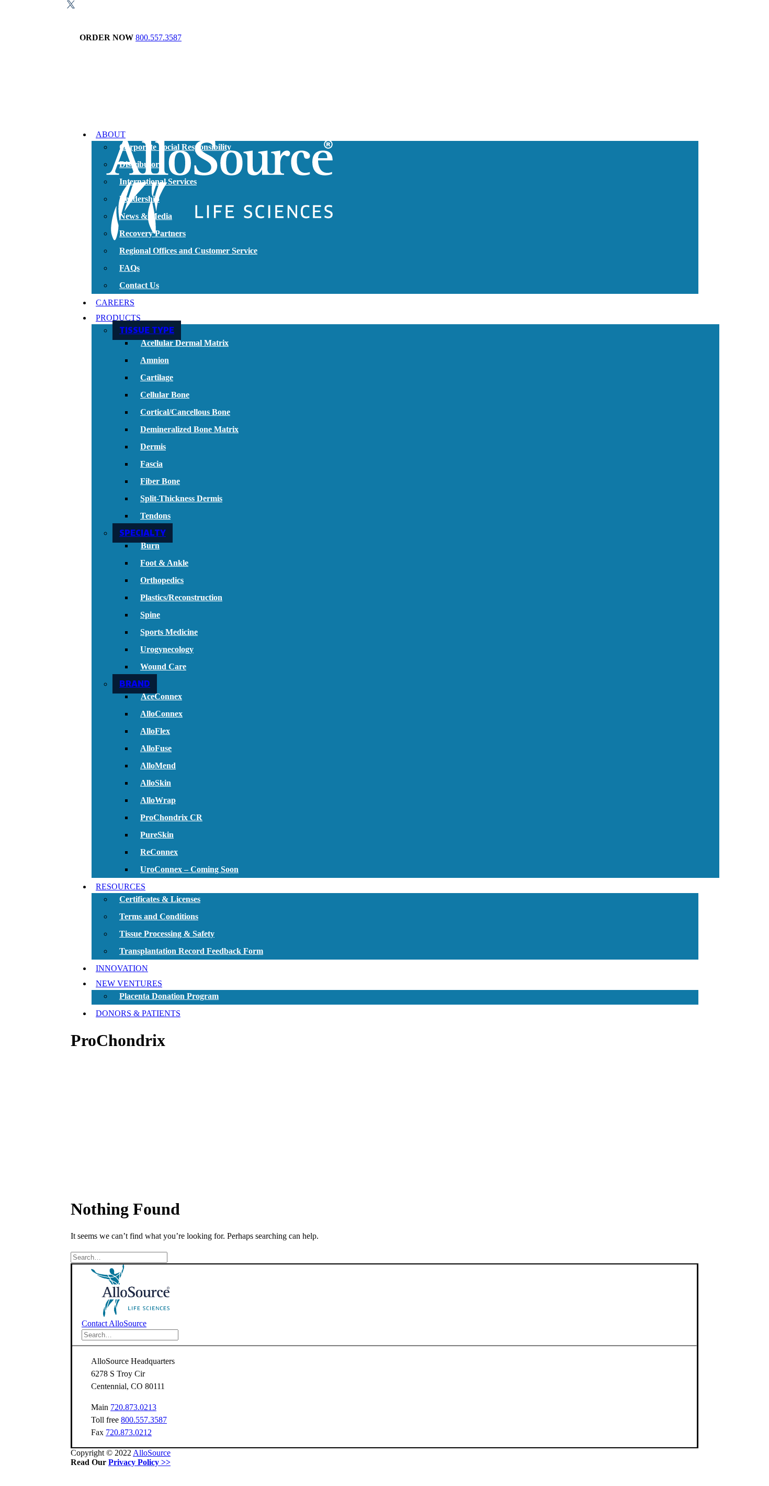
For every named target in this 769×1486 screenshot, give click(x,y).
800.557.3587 (158, 37)
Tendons (155, 515)
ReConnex (159, 851)
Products (118, 317)
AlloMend (158, 765)
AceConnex (161, 696)
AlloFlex (155, 731)
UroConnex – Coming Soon (189, 869)
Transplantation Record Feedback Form (191, 950)
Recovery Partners (152, 233)
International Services (158, 181)
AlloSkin (155, 782)
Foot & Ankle (164, 562)
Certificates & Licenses (159, 899)
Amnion (154, 360)
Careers (115, 302)
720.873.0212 (129, 1432)
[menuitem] (395, 211)
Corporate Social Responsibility (175, 146)
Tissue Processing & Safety (166, 933)
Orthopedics (162, 580)
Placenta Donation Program (169, 996)
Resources (120, 886)
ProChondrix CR (171, 817)
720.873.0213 (133, 1407)
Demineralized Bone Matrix (189, 429)
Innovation (122, 968)
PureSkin (157, 834)
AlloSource (152, 1452)
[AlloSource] (384, 88)
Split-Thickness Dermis (181, 498)
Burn (150, 545)
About (111, 134)
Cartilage (156, 377)
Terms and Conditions (158, 916)
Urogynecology (167, 649)
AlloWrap (158, 800)
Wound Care (163, 666)
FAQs (129, 267)
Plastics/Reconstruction (181, 597)
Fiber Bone (160, 481)
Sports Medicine (169, 632)
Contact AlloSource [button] (114, 1323)
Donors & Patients (138, 1013)
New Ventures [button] (129, 983)
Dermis (153, 446)
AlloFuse (156, 748)
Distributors (140, 164)
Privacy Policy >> (139, 1462)
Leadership (139, 198)
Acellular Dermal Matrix (185, 342)
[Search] (119, 1256)
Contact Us (139, 285)
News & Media (145, 216)
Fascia (151, 463)
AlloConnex (161, 713)
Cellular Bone (164, 394)
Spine (150, 614)
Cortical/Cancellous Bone (185, 412)
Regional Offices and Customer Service (188, 250)
